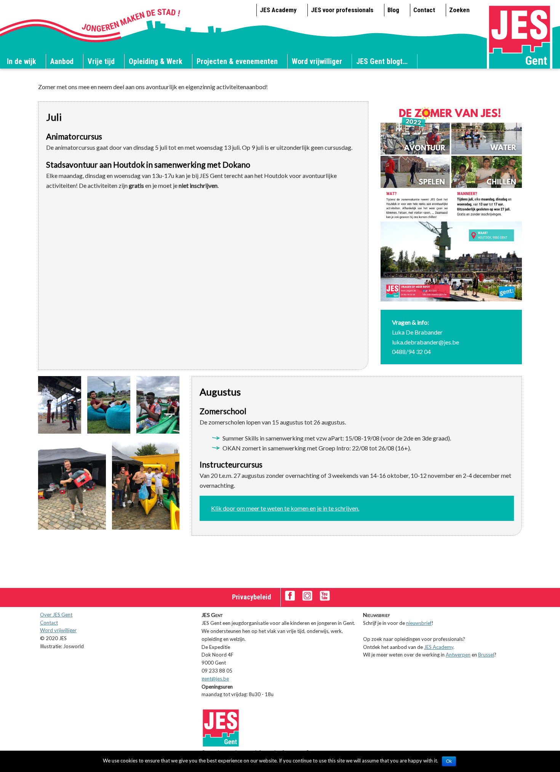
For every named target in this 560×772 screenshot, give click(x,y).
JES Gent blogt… (382, 61)
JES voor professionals (342, 10)
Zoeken (459, 10)
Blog (393, 10)
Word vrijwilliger (317, 61)
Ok (449, 761)
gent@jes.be (215, 679)
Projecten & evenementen (237, 61)
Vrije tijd (101, 61)
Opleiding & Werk (155, 61)
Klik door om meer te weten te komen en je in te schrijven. (285, 508)
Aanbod (62, 61)
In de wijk (21, 61)
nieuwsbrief (419, 623)
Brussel (486, 655)
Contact (424, 10)
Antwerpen (458, 655)
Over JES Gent (56, 615)
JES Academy (278, 10)
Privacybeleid (251, 597)
